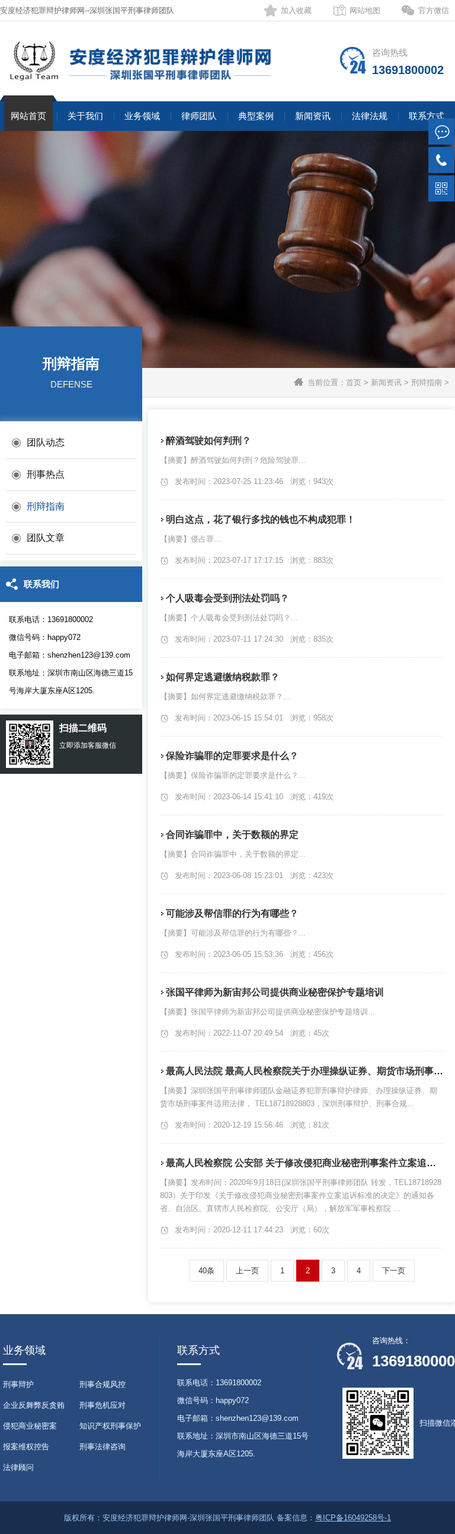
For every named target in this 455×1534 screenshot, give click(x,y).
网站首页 (28, 116)
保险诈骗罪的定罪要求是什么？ (232, 756)
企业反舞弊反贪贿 (34, 1405)
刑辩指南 (426, 382)
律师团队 (199, 116)
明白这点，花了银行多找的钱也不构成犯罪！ (260, 519)
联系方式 (426, 116)
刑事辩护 (18, 1384)
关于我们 (85, 116)
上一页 (247, 1270)
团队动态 (46, 442)
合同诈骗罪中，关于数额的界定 (232, 835)
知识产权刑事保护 (110, 1425)
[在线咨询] (441, 132)
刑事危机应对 (102, 1405)
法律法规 (369, 116)
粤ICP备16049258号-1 (353, 1517)
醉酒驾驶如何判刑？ (208, 440)
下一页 (393, 1270)
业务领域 (142, 116)
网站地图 (365, 10)
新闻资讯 (313, 116)
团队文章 (46, 538)
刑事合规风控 (102, 1384)
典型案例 (256, 116)
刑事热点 (46, 474)
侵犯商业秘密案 (30, 1425)
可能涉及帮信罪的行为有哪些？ (232, 913)
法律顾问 (18, 1467)
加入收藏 (296, 10)
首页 (353, 382)
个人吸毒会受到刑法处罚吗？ (227, 598)
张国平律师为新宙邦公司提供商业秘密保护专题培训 (275, 992)
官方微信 (433, 10)
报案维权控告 (26, 1446)
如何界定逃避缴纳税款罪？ (223, 677)
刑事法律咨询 (102, 1446)
